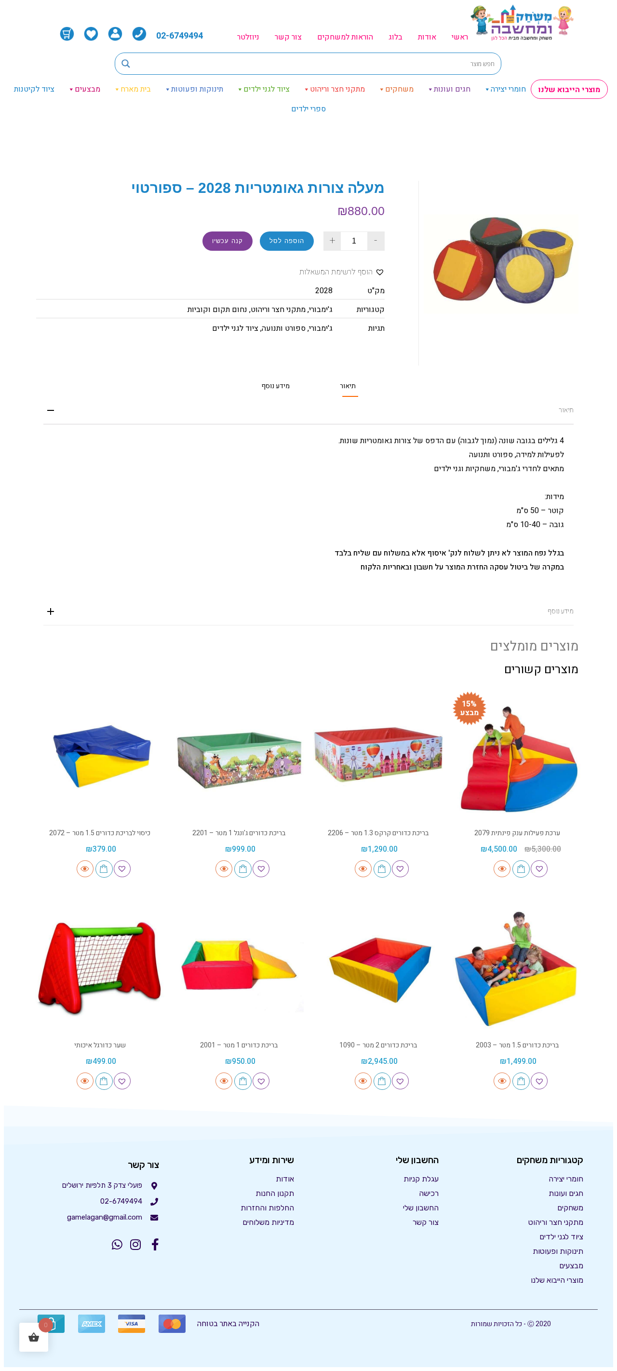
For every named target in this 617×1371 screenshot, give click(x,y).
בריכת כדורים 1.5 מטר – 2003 (517, 1045)
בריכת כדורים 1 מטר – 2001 (239, 1045)
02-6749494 (179, 35)
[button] (342, 272)
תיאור (348, 386)
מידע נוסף (275, 386)
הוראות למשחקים (345, 37)
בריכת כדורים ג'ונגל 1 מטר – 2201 (238, 833)
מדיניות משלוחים (268, 1222)
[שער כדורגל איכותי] (100, 969)
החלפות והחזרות (267, 1207)
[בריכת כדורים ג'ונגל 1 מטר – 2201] (239, 756)
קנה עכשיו (227, 240)
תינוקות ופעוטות (197, 89)
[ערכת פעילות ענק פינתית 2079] (517, 756)
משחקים (399, 89)
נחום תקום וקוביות (217, 309)
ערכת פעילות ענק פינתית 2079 (517, 833)
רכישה (429, 1193)
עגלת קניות (421, 1178)
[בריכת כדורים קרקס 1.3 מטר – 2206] (378, 756)
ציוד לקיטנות (34, 89)
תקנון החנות (274, 1193)
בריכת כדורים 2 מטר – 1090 (378, 1045)
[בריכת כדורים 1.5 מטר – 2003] (517, 969)
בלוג (395, 37)
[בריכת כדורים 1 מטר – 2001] (239, 969)
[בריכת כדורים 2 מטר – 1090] (378, 969)
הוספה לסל (286, 240)
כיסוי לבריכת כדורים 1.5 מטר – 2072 (99, 833)
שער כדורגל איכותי (100, 1045)
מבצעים (87, 89)
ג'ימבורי (321, 309)
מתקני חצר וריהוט (337, 89)
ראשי (460, 37)
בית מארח (136, 89)
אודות (427, 37)
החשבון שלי (421, 1207)
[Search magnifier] (126, 63)
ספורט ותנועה (284, 328)
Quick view (502, 868)
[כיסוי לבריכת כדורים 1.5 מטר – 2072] (100, 756)
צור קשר (288, 37)
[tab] (348, 386)
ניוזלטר (248, 37)
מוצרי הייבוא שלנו (569, 89)
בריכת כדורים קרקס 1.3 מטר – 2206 (378, 833)
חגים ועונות (452, 89)
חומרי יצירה (508, 89)
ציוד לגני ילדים (266, 89)
